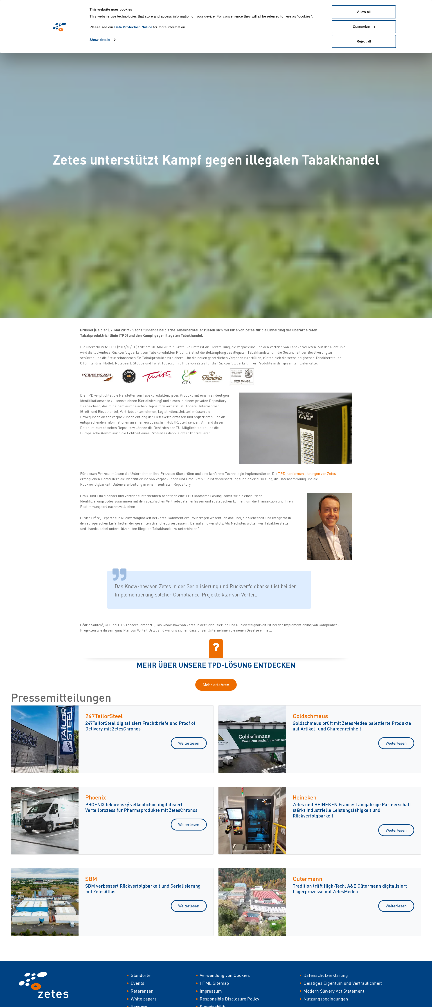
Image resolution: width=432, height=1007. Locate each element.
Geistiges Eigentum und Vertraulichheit (343, 983)
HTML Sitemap (214, 983)
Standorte (141, 975)
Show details (100, 40)
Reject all (364, 41)
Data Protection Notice (133, 27)
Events (137, 983)
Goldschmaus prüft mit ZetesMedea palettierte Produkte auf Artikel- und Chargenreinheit (352, 725)
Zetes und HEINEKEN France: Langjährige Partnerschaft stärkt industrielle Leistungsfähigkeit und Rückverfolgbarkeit (352, 810)
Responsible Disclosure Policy (229, 999)
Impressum (211, 991)
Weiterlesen (188, 743)
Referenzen (142, 991)
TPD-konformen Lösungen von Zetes (307, 473)
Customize (361, 27)
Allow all (364, 12)
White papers (144, 999)
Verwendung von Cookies (225, 975)
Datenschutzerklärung (326, 975)
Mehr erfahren (216, 684)
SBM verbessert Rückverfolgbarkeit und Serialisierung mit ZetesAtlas (142, 888)
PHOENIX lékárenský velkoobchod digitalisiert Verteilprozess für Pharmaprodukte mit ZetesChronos (141, 807)
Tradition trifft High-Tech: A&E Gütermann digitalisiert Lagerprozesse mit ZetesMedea (350, 888)
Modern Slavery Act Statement (334, 991)
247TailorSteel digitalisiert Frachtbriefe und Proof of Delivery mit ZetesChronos (140, 725)
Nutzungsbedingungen (326, 999)
